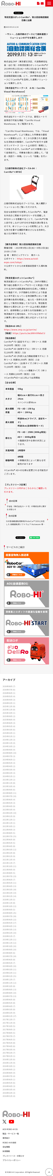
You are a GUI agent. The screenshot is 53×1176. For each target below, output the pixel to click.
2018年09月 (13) (9, 989)
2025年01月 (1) (9, 736)
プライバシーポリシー (12, 1160)
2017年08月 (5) (9, 1032)
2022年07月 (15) (9, 836)
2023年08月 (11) (9, 793)
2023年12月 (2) (9, 779)
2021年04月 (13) (9, 886)
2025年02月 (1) (9, 733)
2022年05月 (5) (9, 842)
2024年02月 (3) (9, 773)
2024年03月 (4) (9, 769)
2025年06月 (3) (9, 723)
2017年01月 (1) (9, 1056)
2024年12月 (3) (9, 739)
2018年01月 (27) (9, 1016)
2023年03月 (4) (9, 809)
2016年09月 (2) (9, 1069)
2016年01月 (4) (9, 1096)
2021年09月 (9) (9, 869)
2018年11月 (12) (9, 982)
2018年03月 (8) (9, 1009)
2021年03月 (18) (9, 889)
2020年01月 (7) (9, 936)
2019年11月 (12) (9, 942)
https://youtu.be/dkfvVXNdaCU (29, 333)
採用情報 (6, 1151)
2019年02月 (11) (9, 972)
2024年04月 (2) (9, 766)
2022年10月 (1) (9, 826)
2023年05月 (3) (9, 802)
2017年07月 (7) (9, 1036)
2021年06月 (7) (9, 879)
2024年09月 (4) (9, 749)
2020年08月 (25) (9, 912)
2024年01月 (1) (9, 776)
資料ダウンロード (38, 3)
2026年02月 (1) (9, 703)
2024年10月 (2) (9, 746)
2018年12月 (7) (9, 979)
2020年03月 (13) (9, 929)
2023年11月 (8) (9, 783)
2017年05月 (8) (9, 1042)
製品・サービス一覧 (11, 1133)
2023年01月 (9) (9, 816)
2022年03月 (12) (9, 849)
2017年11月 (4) (9, 1022)
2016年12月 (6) (9, 1059)
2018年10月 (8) (9, 986)
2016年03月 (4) (9, 1089)
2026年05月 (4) (9, 696)
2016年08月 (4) (9, 1072)
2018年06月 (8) (9, 999)
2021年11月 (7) (9, 863)
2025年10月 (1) (9, 713)
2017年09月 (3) (9, 1029)
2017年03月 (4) (9, 1049)
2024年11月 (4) (9, 743)
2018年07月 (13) (9, 996)
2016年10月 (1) (9, 1066)
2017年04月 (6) (9, 1046)
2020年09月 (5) (9, 909)
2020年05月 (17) (9, 922)
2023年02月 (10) (9, 813)
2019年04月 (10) (9, 966)
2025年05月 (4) (9, 726)
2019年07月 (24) (9, 956)
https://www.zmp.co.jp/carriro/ (20, 329)
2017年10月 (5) (9, 1026)
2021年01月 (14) (9, 896)
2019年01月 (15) (9, 976)
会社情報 (6, 1146)
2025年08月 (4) (9, 719)
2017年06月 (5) (9, 1039)
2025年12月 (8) (9, 706)
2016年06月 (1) (9, 1079)
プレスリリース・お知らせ (13, 1155)
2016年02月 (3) (9, 1092)
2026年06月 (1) (9, 693)
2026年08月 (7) (9, 686)
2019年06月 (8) (9, 959)
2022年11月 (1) (9, 823)
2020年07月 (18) (9, 916)
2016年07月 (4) (9, 1076)
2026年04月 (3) (9, 699)
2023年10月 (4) (9, 786)
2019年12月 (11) (9, 939)
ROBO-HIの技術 (9, 1142)
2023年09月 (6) (9, 789)
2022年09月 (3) (9, 829)
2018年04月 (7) (9, 1006)
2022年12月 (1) (9, 819)
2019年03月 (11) (9, 969)
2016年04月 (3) (9, 1086)
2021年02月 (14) (9, 892)
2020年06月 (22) (9, 919)
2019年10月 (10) (9, 946)
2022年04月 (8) (9, 846)
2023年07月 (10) (9, 796)
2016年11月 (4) (9, 1062)
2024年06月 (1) (9, 759)
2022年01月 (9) (9, 856)
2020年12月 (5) (9, 899)
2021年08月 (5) (9, 873)
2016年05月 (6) (9, 1082)
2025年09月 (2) (9, 716)
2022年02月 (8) (9, 852)
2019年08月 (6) (9, 952)
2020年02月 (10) (9, 932)
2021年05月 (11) (9, 882)
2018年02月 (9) (9, 1012)
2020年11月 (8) (9, 902)
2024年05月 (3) (9, 763)
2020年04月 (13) (9, 926)
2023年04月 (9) (9, 806)
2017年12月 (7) (9, 1019)
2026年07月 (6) (9, 689)
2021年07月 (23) (9, 876)
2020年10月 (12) (9, 906)
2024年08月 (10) (9, 752)
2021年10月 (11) (9, 866)
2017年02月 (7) (9, 1052)
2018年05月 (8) (9, 1002)
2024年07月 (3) (9, 756)
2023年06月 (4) (9, 799)
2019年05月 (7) (9, 962)
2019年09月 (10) (9, 949)
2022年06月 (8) (9, 839)
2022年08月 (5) (9, 833)
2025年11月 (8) (9, 709)
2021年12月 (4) (9, 859)
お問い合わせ (42, 3)
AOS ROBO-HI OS (10, 1129)
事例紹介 (6, 1138)
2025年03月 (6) (9, 729)
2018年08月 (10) (9, 992)
